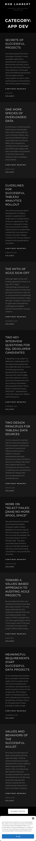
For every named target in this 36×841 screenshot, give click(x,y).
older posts (18, 811)
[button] (33, 818)
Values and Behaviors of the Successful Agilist (16, 739)
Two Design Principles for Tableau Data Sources (17, 428)
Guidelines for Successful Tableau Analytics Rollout (15, 195)
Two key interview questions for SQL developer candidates (17, 345)
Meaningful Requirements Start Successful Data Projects (17, 662)
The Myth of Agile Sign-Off (17, 270)
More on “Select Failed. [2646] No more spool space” (17, 509)
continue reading (15, 89)
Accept (18, 836)
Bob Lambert (18, 4)
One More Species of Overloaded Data (15, 115)
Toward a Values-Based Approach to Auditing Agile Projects (17, 587)
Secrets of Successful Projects (15, 43)
